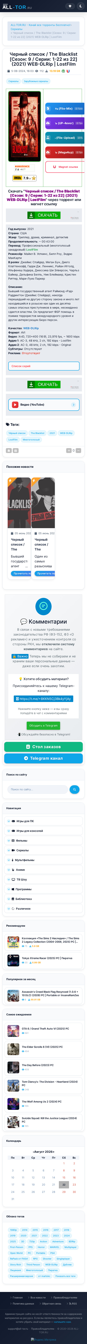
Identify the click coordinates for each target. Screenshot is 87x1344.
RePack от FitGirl (19, 1258)
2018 (66, 1230)
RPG (35, 1258)
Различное (23, 908)
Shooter (47, 1258)
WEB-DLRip (66, 433)
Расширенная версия (21, 1276)
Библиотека (23, 899)
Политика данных (23, 1303)
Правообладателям (65, 1297)
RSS (74, 1303)
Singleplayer (63, 1258)
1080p (13, 1230)
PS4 (52, 1253)
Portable (40, 1253)
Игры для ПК (25, 821)
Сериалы (16, 29)
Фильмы (21, 840)
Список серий (21, 366)
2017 (56, 1230)
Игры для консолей (29, 830)
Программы (23, 889)
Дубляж (67, 1264)
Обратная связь (51, 1303)
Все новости (38, 1297)
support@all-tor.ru (18, 1328)
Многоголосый (31, 439)
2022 (45, 1235)
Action (43, 1241)
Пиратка (52, 1270)
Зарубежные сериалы (36, 81)
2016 (45, 1230)
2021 (52, 433)
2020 (23, 1235)
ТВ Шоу (21, 879)
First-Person (16, 1247)
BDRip (72, 1241)
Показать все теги (65, 1276)
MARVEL (54, 1247)
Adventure (58, 1241)
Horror (41, 1247)
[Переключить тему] (81, 6)
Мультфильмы (24, 860)
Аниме (20, 869)
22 (64, 1184)
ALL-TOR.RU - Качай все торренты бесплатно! (40, 25)
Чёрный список (16, 433)
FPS (31, 1247)
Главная (18, 1297)
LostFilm (13, 439)
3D (22, 1241)
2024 (67, 1235)
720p (32, 1241)
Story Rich (15, 1264)
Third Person (33, 1264)
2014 (24, 1230)
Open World (16, 1253)
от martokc (44, 1276)
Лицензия (15, 1270)
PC (29, 1253)
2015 (35, 1230)
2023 (56, 1235)
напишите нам (62, 1321)
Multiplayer (70, 1247)
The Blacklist (37, 433)
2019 (12, 1235)
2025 (13, 1241)
